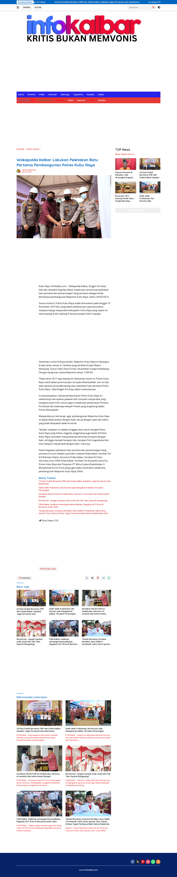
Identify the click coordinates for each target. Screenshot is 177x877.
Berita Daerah (44, 100)
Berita (21, 94)
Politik (41, 94)
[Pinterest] (143, 862)
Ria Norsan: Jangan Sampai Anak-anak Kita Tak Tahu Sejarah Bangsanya (73, 500)
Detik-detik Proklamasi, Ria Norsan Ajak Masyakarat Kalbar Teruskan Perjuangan (71, 488)
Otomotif (52, 94)
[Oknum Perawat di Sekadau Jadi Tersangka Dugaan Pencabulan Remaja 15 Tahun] (125, 164)
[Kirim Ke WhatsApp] (109, 578)
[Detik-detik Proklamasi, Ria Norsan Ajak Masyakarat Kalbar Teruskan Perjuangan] (64, 598)
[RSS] (158, 862)
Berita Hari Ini (24, 100)
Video (91, 100)
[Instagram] (148, 862)
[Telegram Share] (103, 578)
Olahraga (65, 94)
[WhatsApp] (153, 862)
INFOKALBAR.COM (29, 170)
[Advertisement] (88, 70)
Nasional (81, 100)
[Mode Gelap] (159, 7)
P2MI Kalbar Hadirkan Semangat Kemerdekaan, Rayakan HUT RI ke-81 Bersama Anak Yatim (71, 505)
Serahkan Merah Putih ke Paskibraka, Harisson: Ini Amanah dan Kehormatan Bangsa (74, 495)
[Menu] (18, 7)
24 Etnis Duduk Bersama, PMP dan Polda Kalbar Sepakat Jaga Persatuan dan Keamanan (63, 2)
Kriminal (31, 94)
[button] (153, 7)
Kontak (38, 7)
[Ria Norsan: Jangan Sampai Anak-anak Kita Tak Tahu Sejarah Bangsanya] (31, 628)
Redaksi (26, 7)
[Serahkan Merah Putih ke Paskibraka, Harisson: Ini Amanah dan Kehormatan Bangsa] (96, 598)
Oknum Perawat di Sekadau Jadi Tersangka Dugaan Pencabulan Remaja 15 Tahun (125, 175)
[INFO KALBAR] (81, 30)
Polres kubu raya (48, 569)
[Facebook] (132, 862)
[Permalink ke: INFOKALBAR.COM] (19, 170)
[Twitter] (138, 862)
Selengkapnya (137, 210)
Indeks (101, 94)
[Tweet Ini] (92, 578)
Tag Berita (78, 94)
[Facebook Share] (87, 578)
